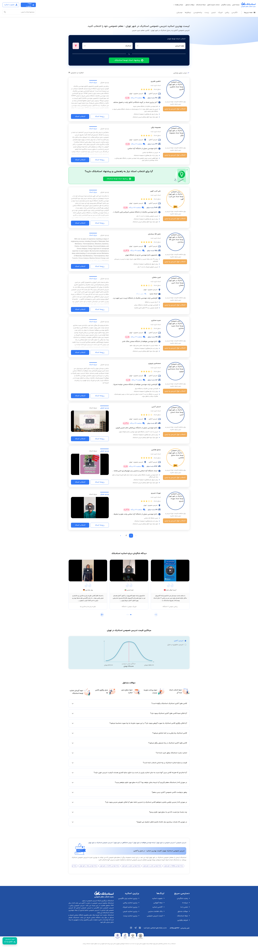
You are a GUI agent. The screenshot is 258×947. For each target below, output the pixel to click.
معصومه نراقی (156, 127)
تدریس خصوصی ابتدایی (83, 908)
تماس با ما (184, 907)
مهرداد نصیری (156, 493)
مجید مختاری (156, 320)
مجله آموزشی (158, 903)
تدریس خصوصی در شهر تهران (166, 843)
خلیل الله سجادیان (154, 234)
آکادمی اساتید (157, 907)
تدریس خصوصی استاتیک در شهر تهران (100, 843)
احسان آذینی (156, 407)
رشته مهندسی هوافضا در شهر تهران (144, 843)
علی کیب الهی (155, 191)
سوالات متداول (189, 5)
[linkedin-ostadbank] (140, 929)
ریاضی (227, 12)
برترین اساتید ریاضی (130, 903)
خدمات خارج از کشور (213, 5)
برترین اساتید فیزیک (130, 907)
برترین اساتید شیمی (130, 911)
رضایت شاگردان (226, 5)
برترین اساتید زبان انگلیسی (127, 898)
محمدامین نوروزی (154, 363)
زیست (206, 12)
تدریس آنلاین (178, 641)
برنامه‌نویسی (197, 12)
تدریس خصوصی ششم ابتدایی (89, 910)
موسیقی (179, 12)
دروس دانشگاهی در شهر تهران (123, 843)
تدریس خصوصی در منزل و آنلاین (92, 903)
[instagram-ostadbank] (131, 929)
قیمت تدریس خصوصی (155, 916)
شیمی (213, 12)
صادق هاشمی (156, 450)
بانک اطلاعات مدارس (155, 911)
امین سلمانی (156, 277)
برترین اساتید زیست (130, 916)
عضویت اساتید (157, 898)
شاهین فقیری (156, 81)
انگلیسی (234, 12)
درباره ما (185, 903)
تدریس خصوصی (181, 843)
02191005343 (174, 928)
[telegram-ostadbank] (136, 929)
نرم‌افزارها (188, 12)
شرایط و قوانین (182, 920)
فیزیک (220, 12)
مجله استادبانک (201, 5)
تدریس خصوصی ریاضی (77, 905)
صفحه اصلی (235, 5)
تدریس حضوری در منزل (175, 645)
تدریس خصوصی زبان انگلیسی (103, 908)
